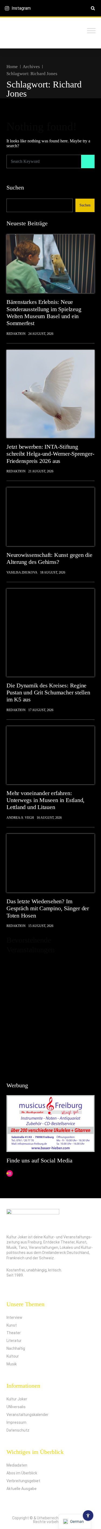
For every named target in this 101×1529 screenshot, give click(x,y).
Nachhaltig (15, 1348)
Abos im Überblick (21, 1473)
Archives (31, 66)
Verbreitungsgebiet (23, 1481)
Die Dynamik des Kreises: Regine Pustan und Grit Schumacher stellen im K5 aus (48, 692)
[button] (93, 8)
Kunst (11, 1325)
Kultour (12, 1356)
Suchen (15, 187)
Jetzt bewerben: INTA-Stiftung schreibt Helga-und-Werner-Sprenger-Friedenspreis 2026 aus (50, 453)
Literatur (14, 1340)
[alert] (50, 1015)
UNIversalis (16, 1407)
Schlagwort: (31, 73)
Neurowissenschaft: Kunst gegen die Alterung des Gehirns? (49, 558)
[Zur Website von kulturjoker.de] (50, 263)
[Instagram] (9, 1174)
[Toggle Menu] (91, 30)
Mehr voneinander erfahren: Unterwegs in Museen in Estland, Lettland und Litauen (45, 800)
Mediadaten (16, 1465)
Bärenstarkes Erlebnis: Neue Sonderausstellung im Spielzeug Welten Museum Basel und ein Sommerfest (43, 312)
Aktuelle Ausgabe (21, 1488)
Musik (11, 1364)
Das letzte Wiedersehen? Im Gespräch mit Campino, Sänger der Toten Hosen (47, 908)
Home (12, 66)
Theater (13, 1333)
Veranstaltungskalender (27, 1414)
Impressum (16, 1422)
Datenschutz (17, 1430)
